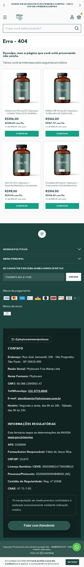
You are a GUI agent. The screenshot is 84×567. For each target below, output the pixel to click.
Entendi (72, 562)
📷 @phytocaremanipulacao (30, 339)
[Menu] (5, 17)
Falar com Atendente (39, 525)
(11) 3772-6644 (37, 391)
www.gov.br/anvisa (20, 437)
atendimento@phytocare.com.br (39, 398)
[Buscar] (76, 28)
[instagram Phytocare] (42, 234)
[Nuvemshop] (42, 553)
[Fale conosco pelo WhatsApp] (76, 547)
